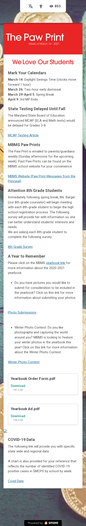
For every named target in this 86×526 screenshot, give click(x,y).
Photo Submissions (22, 312)
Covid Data (16, 481)
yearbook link (56, 263)
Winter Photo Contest (23, 362)
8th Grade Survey (20, 247)
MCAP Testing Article (23, 135)
